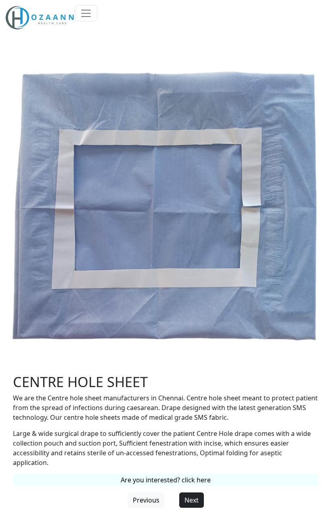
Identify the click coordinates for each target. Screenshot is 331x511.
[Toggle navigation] (86, 13)
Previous (146, 500)
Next (191, 500)
